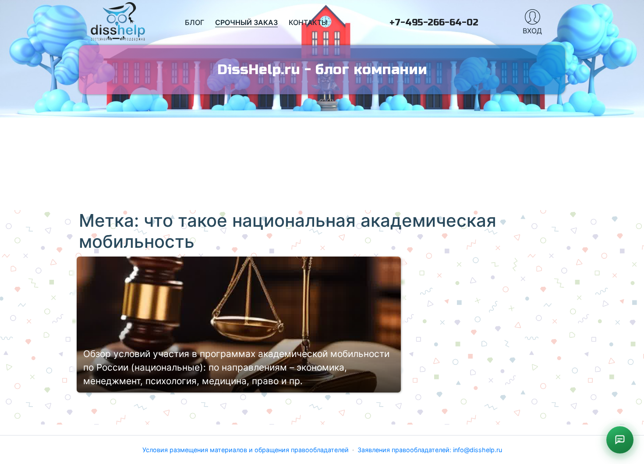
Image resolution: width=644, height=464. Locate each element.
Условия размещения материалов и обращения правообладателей (245, 449)
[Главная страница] (118, 22)
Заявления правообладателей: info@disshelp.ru (429, 449)
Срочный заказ (246, 22)
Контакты (308, 22)
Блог (194, 22)
